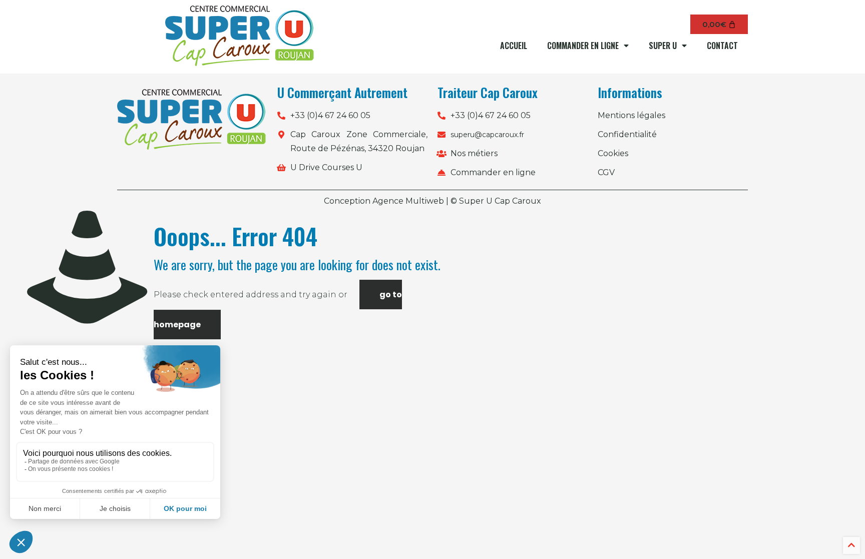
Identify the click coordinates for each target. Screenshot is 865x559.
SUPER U (663, 46)
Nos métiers (474, 153)
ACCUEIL (513, 46)
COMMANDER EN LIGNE (583, 46)
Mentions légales (631, 115)
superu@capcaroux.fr (487, 134)
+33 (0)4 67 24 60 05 (330, 115)
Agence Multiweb (408, 201)
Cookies (613, 153)
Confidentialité (627, 134)
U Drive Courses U (326, 167)
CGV (606, 172)
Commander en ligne (493, 172)
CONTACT (722, 46)
